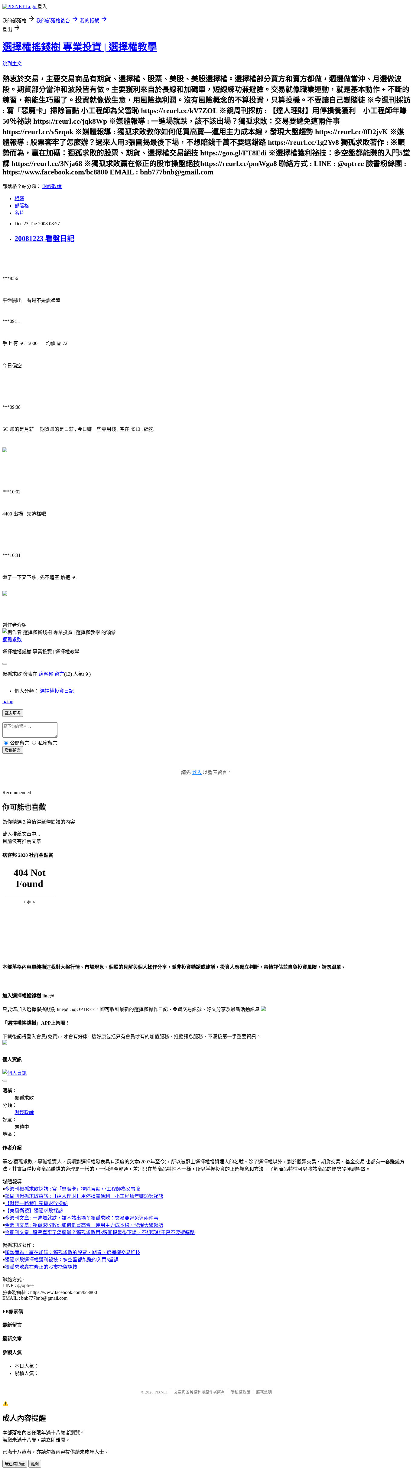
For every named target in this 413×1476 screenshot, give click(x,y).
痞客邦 (46, 674)
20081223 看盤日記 (44, 238)
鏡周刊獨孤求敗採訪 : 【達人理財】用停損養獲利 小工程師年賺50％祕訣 (84, 1196)
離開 (35, 1464)
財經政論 (52, 186)
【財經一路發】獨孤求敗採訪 (36, 1203)
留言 (59, 674)
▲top (7, 701)
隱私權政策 (240, 1392)
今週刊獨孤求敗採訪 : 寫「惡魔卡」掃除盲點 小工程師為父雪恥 (72, 1189)
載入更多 (13, 713)
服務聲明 (264, 1392)
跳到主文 (12, 63)
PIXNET (161, 1392)
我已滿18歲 (15, 1464)
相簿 (19, 198)
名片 (19, 213)
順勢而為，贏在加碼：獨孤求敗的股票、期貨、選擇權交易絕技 (72, 1252)
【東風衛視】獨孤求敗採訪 (34, 1210)
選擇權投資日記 (57, 691)
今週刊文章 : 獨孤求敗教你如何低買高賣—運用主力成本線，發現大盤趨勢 (84, 1225)
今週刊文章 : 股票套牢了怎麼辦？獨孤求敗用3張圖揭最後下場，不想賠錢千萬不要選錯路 (100, 1232)
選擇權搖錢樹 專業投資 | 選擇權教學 (79, 46)
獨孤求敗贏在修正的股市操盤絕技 (41, 1267)
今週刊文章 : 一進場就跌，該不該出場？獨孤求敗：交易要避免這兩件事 (81, 1218)
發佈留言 (13, 750)
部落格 (22, 205)
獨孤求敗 (12, 639)
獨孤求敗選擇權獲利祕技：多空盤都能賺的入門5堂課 (62, 1259)
